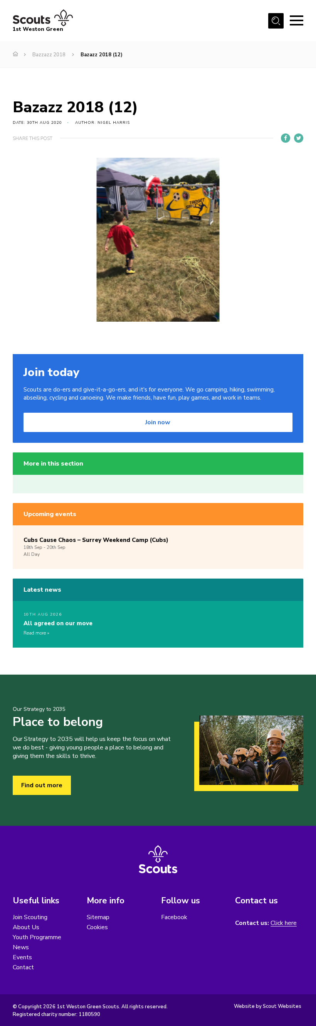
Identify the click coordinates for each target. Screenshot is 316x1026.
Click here (284, 923)
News (21, 947)
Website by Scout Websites (267, 1006)
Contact (23, 967)
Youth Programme (37, 937)
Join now (157, 422)
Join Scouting (30, 917)
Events (22, 957)
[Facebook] (285, 138)
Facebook (174, 917)
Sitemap (98, 917)
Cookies (97, 927)
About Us (26, 927)
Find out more (41, 785)
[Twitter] (298, 138)
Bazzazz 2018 (49, 54)
